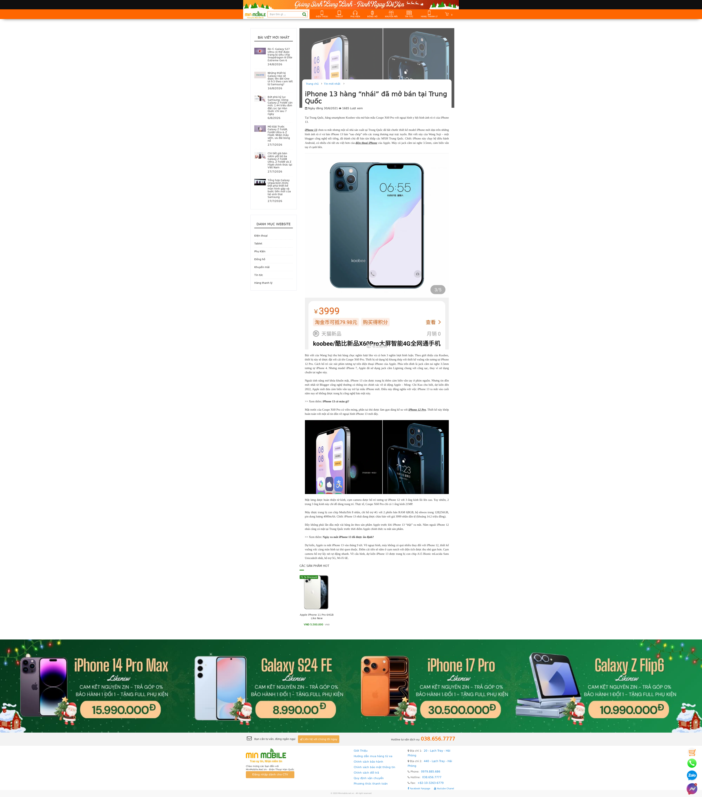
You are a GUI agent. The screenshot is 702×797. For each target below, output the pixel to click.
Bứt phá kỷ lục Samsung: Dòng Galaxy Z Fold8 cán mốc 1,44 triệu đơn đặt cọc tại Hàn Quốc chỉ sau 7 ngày (280, 105)
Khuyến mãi (391, 16)
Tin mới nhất (332, 83)
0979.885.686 (430, 771)
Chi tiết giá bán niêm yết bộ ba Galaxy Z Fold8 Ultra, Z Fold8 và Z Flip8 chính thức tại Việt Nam (280, 160)
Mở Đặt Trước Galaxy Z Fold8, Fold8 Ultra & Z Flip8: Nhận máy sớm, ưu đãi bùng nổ (279, 133)
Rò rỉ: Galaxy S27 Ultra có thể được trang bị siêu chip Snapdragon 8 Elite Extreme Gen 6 (280, 55)
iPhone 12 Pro (417, 409)
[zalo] (692, 776)
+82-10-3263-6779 (430, 783)
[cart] (692, 752)
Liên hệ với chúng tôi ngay (320, 739)
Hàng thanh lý (429, 16)
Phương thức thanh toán (371, 783)
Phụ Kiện (355, 16)
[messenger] (692, 788)
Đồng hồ (372, 16)
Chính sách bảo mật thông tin (374, 767)
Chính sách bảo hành (368, 761)
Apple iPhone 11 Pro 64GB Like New (317, 616)
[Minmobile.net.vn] (270, 755)
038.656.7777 (431, 777)
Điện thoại (322, 16)
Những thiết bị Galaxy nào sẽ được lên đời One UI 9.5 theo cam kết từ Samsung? (280, 79)
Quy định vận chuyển (369, 778)
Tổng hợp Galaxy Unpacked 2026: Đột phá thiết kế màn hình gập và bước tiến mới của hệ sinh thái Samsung (279, 189)
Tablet (339, 16)
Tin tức (409, 16)
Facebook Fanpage (419, 788)
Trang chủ (312, 83)
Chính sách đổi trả (366, 772)
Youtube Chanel (445, 788)
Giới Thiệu (361, 750)
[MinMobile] (351, 685)
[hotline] (692, 763)
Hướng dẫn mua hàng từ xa (373, 756)
